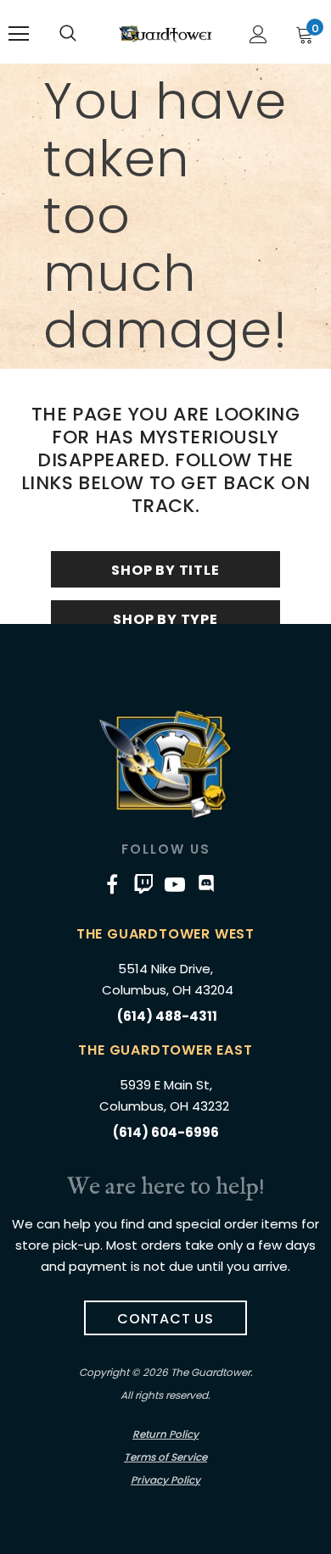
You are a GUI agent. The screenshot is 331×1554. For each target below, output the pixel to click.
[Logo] (165, 33)
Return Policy (165, 1434)
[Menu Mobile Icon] (18, 34)
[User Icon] (258, 34)
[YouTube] (175, 883)
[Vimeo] (143, 883)
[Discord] (206, 883)
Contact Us (165, 1318)
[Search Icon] (67, 33)
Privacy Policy (165, 1480)
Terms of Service (165, 1457)
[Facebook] (112, 883)
